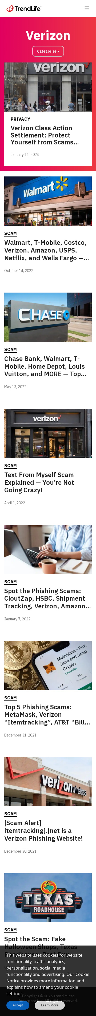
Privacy (20, 119)
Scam (10, 233)
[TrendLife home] (24, 8)
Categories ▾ (48, 51)
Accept (18, 1005)
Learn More (49, 1005)
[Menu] (87, 8)
